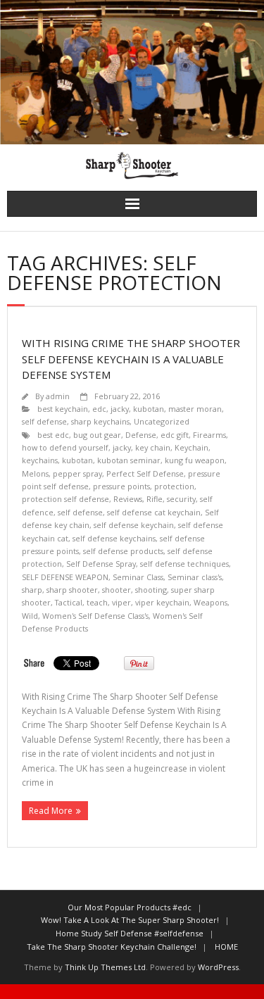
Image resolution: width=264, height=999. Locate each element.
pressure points (121, 486)
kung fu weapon (195, 460)
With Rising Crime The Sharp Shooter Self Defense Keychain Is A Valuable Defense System (131, 359)
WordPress (218, 967)
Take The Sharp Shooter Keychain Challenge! (111, 946)
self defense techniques (184, 563)
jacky (120, 408)
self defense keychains (114, 538)
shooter (116, 589)
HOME (226, 946)
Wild (30, 615)
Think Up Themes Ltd (105, 967)
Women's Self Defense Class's (95, 615)
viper (121, 602)
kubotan (148, 408)
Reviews (127, 499)
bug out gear (97, 434)
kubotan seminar (129, 460)
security (181, 499)
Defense (140, 434)
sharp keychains (100, 421)
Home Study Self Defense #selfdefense (129, 933)
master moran (195, 408)
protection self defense (65, 499)
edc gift (175, 434)
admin (58, 396)
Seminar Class (138, 577)
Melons (35, 473)
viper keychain (162, 602)
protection (174, 486)
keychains (40, 460)
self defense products (123, 551)
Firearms (209, 434)
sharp (32, 589)
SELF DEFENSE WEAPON (65, 577)
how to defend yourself (65, 447)
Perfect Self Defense (145, 473)
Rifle (154, 499)
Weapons (210, 602)
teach (97, 602)
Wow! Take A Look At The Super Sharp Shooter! (130, 920)
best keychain (62, 408)
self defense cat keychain (154, 512)
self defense (44, 421)
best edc (53, 434)
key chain (152, 447)
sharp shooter (72, 589)
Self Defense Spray (101, 563)
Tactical (68, 602)
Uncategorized (161, 421)
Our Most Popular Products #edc (129, 907)
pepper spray (77, 473)
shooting (151, 589)
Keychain (191, 447)
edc (99, 408)
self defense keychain (134, 525)
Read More (51, 811)
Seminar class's (195, 577)
